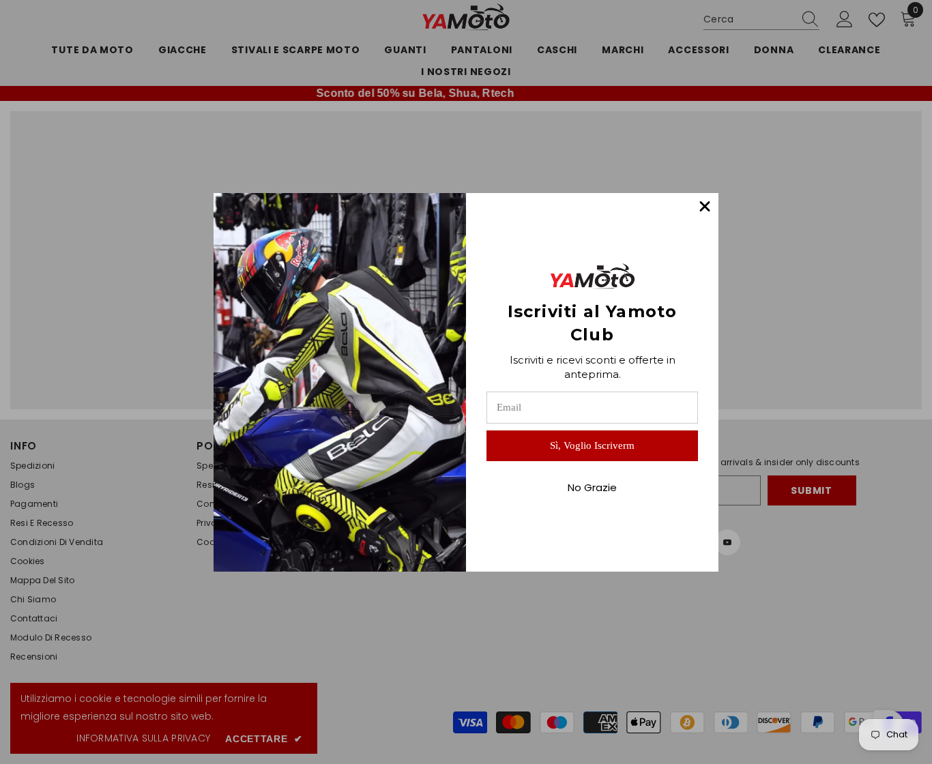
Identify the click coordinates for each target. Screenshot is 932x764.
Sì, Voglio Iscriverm (592, 445)
